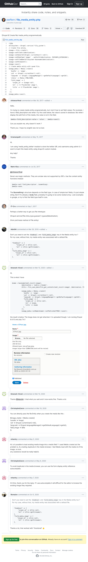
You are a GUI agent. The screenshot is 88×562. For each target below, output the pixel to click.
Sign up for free (11, 539)
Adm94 (13, 229)
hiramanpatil (16, 137)
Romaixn (14, 495)
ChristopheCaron (17, 408)
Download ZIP (80, 28)
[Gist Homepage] (11, 3)
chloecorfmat (16, 100)
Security (30, 550)
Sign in (70, 4)
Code (8, 28)
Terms (17, 550)
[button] (68, 28)
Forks (47, 28)
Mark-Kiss (15, 167)
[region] (44, 68)
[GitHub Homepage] (37, 555)
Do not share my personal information (44, 552)
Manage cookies (67, 550)
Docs (51, 550)
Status (37, 550)
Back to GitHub (57, 4)
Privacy (23, 550)
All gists (47, 4)
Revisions (20, 28)
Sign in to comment (75, 539)
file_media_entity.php (28, 19)
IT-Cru (13, 206)
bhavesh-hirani (17, 268)
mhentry (14, 439)
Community (44, 550)
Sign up (79, 4)
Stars (34, 28)
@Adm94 (19, 399)
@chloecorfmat (16, 172)
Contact (57, 550)
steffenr (10, 19)
